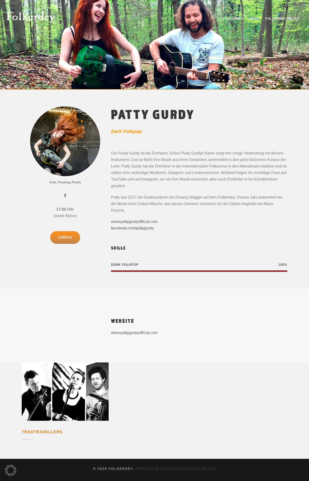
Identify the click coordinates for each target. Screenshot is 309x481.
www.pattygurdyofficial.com (134, 222)
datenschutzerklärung (188, 469)
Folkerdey (233, 18)
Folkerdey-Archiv (282, 18)
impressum (147, 469)
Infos (254, 18)
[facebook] (65, 195)
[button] (10, 470)
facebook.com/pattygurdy (132, 228)
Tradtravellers (42, 432)
